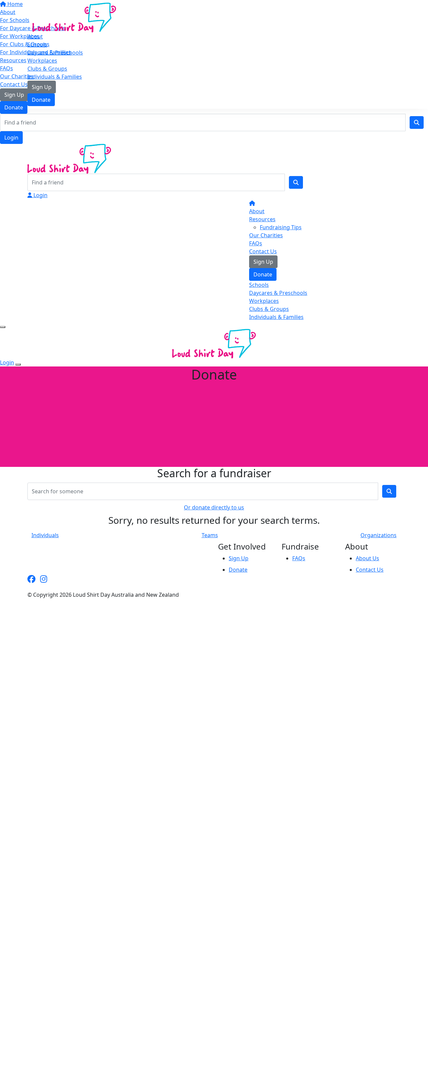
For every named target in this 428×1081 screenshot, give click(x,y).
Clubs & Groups (47, 68)
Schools (37, 44)
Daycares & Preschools (278, 293)
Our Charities (266, 235)
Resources (262, 219)
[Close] (18, 364)
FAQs (255, 243)
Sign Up (41, 87)
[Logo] (74, 17)
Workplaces (42, 60)
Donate (41, 99)
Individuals (45, 535)
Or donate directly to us (214, 507)
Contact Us (263, 251)
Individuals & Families (54, 76)
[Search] (417, 122)
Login (11, 137)
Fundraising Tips (281, 227)
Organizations (378, 535)
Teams (210, 535)
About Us (367, 558)
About (35, 36)
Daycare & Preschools (55, 52)
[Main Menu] (2, 327)
